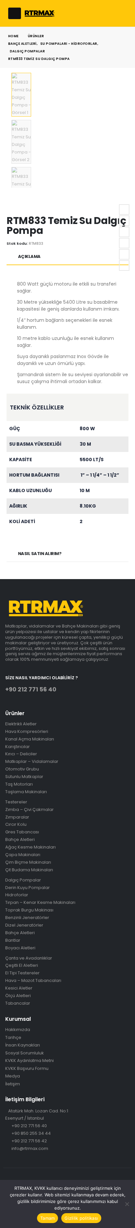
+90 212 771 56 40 (29, 1126)
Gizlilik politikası (81, 1218)
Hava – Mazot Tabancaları (33, 981)
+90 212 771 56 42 (29, 1141)
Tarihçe (13, 1038)
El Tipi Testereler (22, 973)
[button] (14, 13)
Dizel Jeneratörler (24, 925)
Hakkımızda (17, 1030)
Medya (12, 1076)
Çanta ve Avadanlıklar (28, 958)
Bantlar (12, 940)
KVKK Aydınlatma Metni (29, 1061)
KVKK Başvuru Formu (26, 1069)
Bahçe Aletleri (20, 933)
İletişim (12, 1084)
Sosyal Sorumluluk (24, 1053)
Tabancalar (17, 1003)
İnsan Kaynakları (22, 1045)
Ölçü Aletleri (18, 996)
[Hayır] (127, 1204)
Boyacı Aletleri (20, 948)
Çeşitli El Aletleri (21, 965)
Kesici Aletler (18, 988)
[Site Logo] (39, 13)
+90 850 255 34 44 (31, 1133)
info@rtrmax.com (29, 1148)
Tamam (47, 1218)
